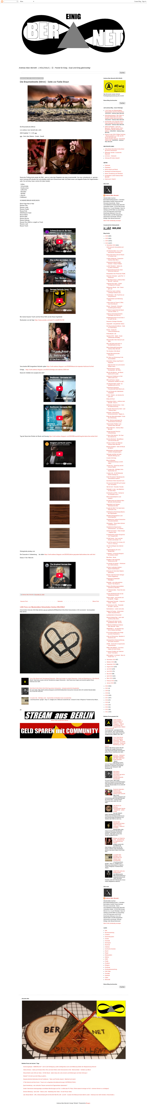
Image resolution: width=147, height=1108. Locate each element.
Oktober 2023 (110, 662)
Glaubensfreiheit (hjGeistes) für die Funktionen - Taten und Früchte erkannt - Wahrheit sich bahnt (49, 1079)
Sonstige (107, 973)
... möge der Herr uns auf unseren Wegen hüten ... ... (115, 365)
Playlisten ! (108, 167)
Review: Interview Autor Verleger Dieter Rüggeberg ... (115, 575)
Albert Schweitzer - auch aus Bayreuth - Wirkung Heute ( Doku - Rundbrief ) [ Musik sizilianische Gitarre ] (114, 129)
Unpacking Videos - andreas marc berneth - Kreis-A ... (115, 402)
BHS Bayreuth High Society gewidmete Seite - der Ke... (114, 622)
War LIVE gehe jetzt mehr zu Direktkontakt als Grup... (114, 344)
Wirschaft (107, 979)
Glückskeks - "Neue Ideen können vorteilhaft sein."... (115, 524)
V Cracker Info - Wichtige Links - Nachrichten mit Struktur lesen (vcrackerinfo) (50, 698)
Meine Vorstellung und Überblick (114, 173)
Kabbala (107, 947)
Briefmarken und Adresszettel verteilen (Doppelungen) (114, 451)
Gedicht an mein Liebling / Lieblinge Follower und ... (114, 291)
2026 (106, 236)
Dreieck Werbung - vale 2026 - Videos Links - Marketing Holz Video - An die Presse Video (47, 1091)
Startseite (60, 601)
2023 (106, 243)
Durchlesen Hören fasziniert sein (115, 480)
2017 (106, 697)
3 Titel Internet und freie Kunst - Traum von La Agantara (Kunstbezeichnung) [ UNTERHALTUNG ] (49, 1082)
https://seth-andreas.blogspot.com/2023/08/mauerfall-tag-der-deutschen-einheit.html (73, 436)
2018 (106, 695)
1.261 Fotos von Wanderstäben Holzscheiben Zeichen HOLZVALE (42, 607)
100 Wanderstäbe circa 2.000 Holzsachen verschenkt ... (114, 251)
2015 (106, 702)
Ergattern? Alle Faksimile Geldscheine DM (113, 560)
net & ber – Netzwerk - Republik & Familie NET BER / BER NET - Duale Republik (119, 757)
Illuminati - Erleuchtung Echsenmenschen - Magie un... (115, 413)
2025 (106, 238)
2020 (106, 690)
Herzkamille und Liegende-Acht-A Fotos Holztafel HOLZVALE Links (114, 122)
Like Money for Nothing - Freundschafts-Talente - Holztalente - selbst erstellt (119, 808)
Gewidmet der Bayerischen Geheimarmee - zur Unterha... (115, 527)
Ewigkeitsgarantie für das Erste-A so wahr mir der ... (115, 318)
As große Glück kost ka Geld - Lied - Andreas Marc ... (115, 409)
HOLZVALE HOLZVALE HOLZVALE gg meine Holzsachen (114, 149)
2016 (106, 700)
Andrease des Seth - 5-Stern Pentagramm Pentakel (114, 284)
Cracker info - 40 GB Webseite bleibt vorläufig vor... (114, 473)
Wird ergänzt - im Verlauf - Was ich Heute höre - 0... (115, 656)
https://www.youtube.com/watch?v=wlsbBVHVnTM (49, 320)
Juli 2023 (109, 669)
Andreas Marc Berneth (112, 195)
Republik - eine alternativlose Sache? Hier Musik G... (114, 583)
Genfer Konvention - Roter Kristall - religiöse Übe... (115, 531)
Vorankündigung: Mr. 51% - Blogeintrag (113, 550)
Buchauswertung (109, 932)
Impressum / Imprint (110, 179)
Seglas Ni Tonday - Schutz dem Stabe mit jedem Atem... (115, 612)
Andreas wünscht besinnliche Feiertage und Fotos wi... (114, 314)
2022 (106, 686)
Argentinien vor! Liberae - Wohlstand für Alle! (113, 505)
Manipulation (108, 955)
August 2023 (110, 666)
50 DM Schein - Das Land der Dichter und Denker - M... (114, 539)
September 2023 (111, 664)
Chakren (107, 934)
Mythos (107, 957)
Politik (106, 961)
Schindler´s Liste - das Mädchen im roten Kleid (115, 490)
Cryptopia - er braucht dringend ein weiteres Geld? (115, 554)
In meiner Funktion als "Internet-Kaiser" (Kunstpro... (115, 652)
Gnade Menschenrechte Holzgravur (113, 354)
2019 (106, 693)
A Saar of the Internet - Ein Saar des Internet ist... (115, 436)
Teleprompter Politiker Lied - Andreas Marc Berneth (114, 424)
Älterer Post (95, 601)
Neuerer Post (24, 601)
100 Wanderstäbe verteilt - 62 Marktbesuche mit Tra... (114, 384)
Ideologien (108, 943)
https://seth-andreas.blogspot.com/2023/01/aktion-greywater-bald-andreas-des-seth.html (69, 554)
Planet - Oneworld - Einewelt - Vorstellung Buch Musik (114, 307)
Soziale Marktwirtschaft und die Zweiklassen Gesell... (114, 594)
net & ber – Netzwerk (110, 156)
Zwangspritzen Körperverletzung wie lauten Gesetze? (115, 640)
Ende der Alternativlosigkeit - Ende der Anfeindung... (115, 417)
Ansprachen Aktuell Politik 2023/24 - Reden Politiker (114, 263)
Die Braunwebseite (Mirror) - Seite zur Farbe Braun (115, 326)
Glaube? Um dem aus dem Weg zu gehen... (35, 1076)
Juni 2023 (109, 671)
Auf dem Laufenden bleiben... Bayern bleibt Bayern (114, 568)
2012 (106, 709)
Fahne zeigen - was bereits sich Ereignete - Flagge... (115, 598)
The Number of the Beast (113, 351)
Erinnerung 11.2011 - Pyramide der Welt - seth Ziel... (114, 605)
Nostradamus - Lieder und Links (115, 609)
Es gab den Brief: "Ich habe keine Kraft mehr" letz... (115, 508)
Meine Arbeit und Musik (111, 169)
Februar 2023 (110, 680)
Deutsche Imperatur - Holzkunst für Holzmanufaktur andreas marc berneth (119, 791)
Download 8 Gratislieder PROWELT (113, 579)
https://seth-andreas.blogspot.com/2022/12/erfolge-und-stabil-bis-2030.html (47, 369)
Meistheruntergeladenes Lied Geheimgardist (114, 516)
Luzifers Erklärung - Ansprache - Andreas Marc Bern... (115, 259)
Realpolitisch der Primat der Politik (115, 273)
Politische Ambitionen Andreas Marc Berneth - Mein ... (114, 625)
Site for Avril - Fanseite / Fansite (115, 487)
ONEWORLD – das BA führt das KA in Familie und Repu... (115, 629)
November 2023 (111, 659)
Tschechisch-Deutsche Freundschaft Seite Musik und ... (115, 388)
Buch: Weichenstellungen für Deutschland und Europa (114, 421)
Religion (107, 965)
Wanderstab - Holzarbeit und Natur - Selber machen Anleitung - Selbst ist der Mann (119, 824)
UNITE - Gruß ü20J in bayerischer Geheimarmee (115, 644)
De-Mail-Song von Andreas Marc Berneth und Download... (115, 501)
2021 (106, 688)
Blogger (88, 1103)
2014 (106, 704)
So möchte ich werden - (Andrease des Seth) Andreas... (115, 564)
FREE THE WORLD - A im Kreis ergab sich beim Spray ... (115, 648)
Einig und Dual (110, 399)
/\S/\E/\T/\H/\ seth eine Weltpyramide (119, 871)
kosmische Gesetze (110, 949)
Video (106, 977)
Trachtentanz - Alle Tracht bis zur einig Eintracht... (115, 295)
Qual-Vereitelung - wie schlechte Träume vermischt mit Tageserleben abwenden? (45, 1085)
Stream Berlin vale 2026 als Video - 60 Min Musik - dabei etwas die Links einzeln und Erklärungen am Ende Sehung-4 (55, 1073)
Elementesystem (109, 936)
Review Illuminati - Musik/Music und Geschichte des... (115, 439)
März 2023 (110, 678)
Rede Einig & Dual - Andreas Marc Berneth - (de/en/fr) (115, 280)
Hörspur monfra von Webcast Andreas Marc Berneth (114, 443)
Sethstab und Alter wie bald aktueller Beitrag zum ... (113, 455)
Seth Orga (107, 971)
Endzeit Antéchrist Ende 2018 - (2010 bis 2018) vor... (114, 270)
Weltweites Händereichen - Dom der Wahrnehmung (115, 405)
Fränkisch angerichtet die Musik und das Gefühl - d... (115, 310)
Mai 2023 (109, 673)
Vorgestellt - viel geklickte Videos (115, 323)
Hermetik (107, 940)
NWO (106, 959)
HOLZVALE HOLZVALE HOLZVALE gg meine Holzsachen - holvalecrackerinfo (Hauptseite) (54, 688)
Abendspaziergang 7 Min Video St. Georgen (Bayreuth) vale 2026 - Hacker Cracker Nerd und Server (114, 117)
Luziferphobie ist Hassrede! (113, 615)
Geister (107, 938)
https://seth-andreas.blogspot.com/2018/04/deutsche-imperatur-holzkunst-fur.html (70, 366)
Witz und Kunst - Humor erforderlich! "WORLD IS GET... (115, 380)
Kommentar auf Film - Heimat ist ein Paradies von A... (115, 493)
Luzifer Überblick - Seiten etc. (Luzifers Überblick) (114, 266)
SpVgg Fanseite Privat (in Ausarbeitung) (113, 432)
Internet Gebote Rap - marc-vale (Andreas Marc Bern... (115, 618)
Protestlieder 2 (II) (111, 333)
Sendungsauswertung (111, 969)
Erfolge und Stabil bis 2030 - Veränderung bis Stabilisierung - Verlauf (119, 840)
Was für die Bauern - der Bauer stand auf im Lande (114, 373)
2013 (106, 707)
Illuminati (107, 945)
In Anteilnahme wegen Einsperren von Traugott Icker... (115, 535)
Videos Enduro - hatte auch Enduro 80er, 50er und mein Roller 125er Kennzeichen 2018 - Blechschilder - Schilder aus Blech (57, 1070)
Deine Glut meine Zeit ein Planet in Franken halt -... (115, 255)
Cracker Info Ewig (111, 458)
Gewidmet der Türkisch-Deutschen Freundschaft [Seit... (115, 520)
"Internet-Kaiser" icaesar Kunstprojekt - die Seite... (114, 369)
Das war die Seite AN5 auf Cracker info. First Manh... (115, 483)
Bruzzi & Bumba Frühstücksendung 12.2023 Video (114, 462)
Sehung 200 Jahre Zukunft (112, 158)
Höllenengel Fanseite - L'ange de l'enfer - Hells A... (115, 602)
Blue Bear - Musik (111, 557)
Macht (106, 951)
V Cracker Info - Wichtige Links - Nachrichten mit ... (115, 470)
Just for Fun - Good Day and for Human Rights (114, 466)
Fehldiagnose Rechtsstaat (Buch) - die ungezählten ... (115, 512)
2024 (106, 240)
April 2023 (110, 676)
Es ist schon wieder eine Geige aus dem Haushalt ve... (114, 633)
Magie (106, 953)
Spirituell (107, 975)
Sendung (107, 967)
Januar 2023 (110, 683)
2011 (106, 711)
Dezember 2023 (111, 245)
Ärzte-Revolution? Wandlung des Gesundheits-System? (115, 477)
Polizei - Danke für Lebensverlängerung (112, 330)
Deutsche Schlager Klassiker (114, 321)
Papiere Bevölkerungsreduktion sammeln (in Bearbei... (115, 587)
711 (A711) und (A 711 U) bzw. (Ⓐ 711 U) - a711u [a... (115, 543)
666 (106, 930)
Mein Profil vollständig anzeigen (112, 220)
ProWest (107, 963)
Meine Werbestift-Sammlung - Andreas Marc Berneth (114, 348)
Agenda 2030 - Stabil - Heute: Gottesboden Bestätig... (114, 336)
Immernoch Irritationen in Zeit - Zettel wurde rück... (114, 377)
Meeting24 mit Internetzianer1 (113, 171)
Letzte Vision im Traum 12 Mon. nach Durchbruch (115, 303)
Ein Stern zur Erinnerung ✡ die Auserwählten (114, 358)
